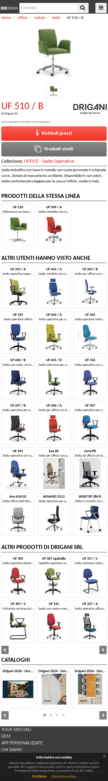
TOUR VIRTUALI (16, 729)
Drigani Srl (11, 113)
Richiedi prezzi (55, 133)
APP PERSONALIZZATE (22, 743)
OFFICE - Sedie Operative (49, 161)
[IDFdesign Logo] (9, 8)
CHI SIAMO (11, 750)
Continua (39, 776)
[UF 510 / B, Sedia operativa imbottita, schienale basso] (53, 91)
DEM (5, 736)
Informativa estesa (64, 776)
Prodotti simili (57, 149)
